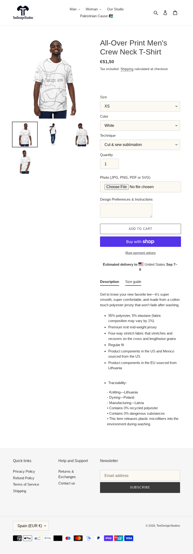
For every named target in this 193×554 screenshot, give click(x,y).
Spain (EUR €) (29, 526)
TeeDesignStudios (168, 525)
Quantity (106, 155)
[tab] (109, 283)
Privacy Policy (24, 471)
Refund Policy (23, 478)
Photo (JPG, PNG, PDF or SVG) (125, 177)
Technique (108, 135)
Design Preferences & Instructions (126, 199)
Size (103, 97)
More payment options (140, 253)
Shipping (127, 69)
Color (104, 116)
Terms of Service (26, 484)
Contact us (66, 483)
